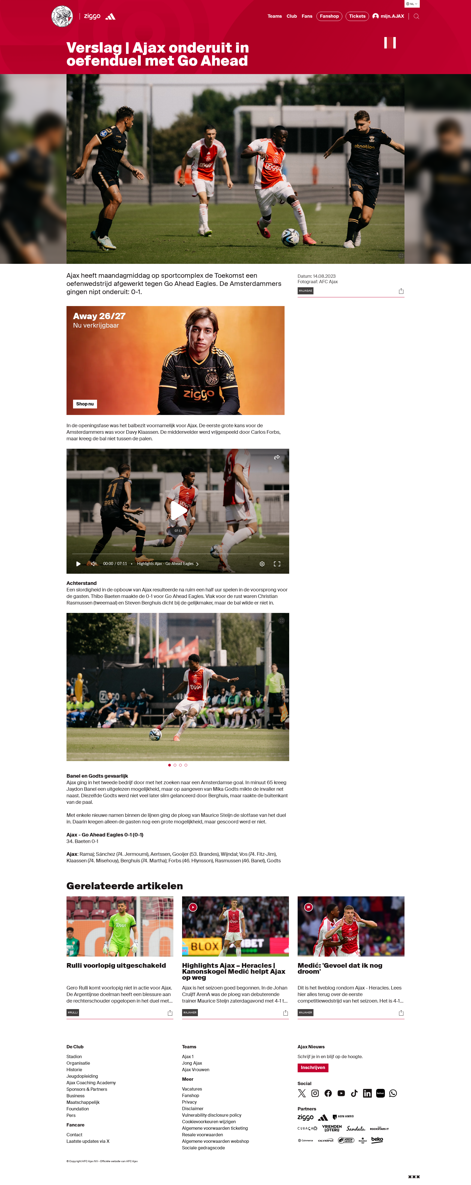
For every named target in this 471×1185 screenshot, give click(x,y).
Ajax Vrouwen (195, 1070)
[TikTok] (354, 1093)
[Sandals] (356, 1129)
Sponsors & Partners (87, 1089)
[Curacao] (308, 1129)
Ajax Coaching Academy (91, 1083)
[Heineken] (363, 1141)
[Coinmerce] (305, 1141)
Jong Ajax (192, 1063)
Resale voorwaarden (202, 1135)
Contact (74, 1135)
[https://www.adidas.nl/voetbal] (110, 16)
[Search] (416, 16)
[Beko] (377, 1141)
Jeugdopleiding (82, 1076)
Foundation (78, 1109)
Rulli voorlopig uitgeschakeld (116, 965)
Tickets (357, 16)
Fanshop (329, 16)
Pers (71, 1115)
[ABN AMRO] (343, 1117)
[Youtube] (341, 1093)
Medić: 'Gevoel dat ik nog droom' (340, 968)
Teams (275, 16)
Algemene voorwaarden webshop (215, 1141)
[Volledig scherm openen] (401, 255)
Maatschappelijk (83, 1102)
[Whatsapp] (393, 1093)
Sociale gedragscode (203, 1148)
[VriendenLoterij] (332, 1129)
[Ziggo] (92, 16)
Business (75, 1096)
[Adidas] (323, 1117)
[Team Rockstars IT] (379, 1129)
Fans (307, 16)
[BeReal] (380, 1093)
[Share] (401, 291)
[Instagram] (315, 1093)
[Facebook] (328, 1093)
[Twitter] (302, 1093)
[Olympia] (326, 1141)
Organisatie (78, 1063)
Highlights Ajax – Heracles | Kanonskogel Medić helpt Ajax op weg (233, 971)
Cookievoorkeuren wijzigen (209, 1121)
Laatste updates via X (88, 1141)
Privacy (189, 1102)
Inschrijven (313, 1067)
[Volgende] (277, 687)
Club (292, 16)
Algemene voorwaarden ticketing (215, 1128)
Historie (74, 1070)
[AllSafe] (346, 1141)
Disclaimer (193, 1108)
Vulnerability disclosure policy (211, 1115)
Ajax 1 (188, 1056)
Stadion (74, 1056)
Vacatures (192, 1089)
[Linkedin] (367, 1093)
